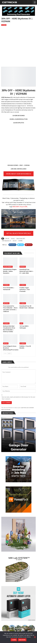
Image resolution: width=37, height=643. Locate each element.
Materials (22, 266)
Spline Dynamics (8, 266)
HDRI (21, 323)
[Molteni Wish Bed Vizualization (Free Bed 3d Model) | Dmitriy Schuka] (10, 319)
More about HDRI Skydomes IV (18, 174)
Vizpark (4, 25)
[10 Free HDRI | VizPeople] (27, 319)
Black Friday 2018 (21, 238)
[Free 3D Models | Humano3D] (10, 281)
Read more (22, 640)
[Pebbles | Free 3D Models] (27, 339)
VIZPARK (20, 240)
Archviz (13, 238)
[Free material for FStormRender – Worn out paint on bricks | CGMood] (10, 299)
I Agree (14, 640)
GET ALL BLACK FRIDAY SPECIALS (18, 233)
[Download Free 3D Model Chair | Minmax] (27, 299)
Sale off (14, 240)
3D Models (6, 285)
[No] (35, 637)
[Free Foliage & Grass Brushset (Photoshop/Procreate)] (10, 339)
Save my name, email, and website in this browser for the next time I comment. (18, 398)
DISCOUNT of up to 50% (20, 206)
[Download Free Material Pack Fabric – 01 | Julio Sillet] (27, 262)
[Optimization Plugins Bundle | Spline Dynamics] (10, 262)
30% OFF (7, 238)
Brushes (6, 343)
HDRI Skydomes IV (6, 240)
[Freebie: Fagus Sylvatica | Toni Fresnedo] (27, 281)
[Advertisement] (18, 46)
